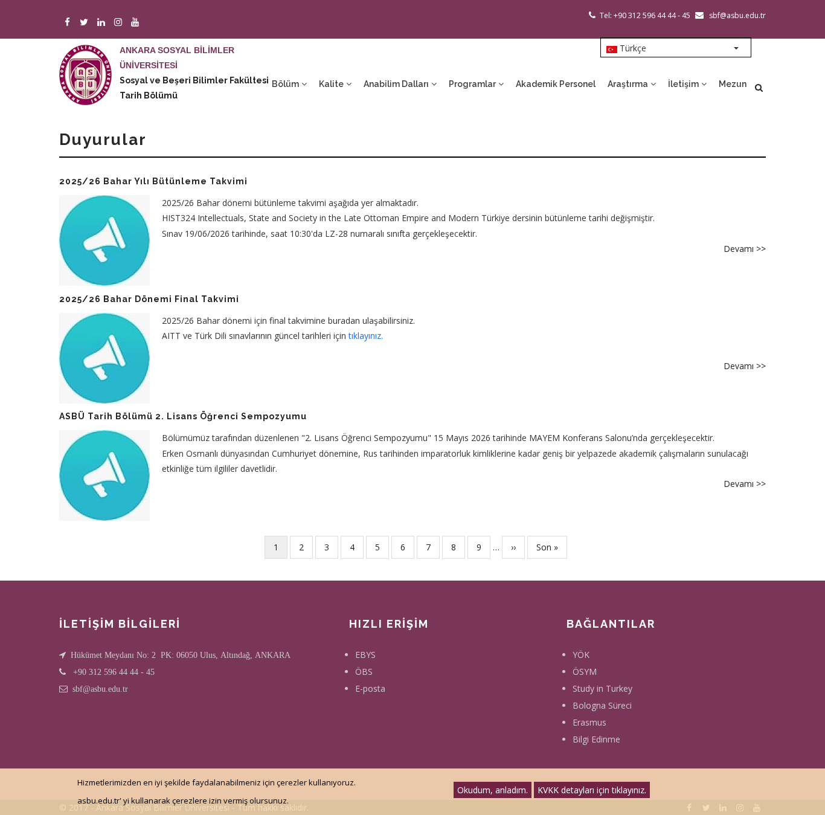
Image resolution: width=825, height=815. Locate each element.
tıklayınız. (365, 335)
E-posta (370, 688)
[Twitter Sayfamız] (86, 23)
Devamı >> (745, 248)
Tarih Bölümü (149, 95)
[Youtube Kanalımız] (137, 23)
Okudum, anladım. (492, 790)
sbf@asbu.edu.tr (100, 689)
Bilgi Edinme (596, 739)
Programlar (473, 84)
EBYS (365, 654)
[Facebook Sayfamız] (69, 23)
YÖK (581, 654)
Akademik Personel (555, 84)
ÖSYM (585, 671)
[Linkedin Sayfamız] (103, 23)
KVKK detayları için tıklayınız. (592, 790)
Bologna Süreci (602, 705)
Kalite (332, 84)
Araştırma (629, 84)
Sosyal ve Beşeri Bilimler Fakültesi (194, 80)
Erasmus (589, 722)
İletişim (684, 84)
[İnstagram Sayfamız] (120, 23)
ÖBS (364, 671)
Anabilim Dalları (397, 84)
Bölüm (286, 84)
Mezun (732, 84)
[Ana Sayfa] (85, 63)
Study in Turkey (602, 688)
